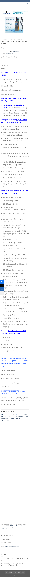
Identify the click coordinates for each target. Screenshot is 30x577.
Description (4, 65)
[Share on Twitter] (7, 57)
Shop (6, 39)
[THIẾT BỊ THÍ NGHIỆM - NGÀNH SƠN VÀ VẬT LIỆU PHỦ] (15, 4)
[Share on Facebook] (5, 57)
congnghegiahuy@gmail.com (12, 546)
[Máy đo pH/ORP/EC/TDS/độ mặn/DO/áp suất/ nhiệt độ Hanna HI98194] (7, 468)
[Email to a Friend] (10, 57)
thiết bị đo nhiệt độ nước (17, 39)
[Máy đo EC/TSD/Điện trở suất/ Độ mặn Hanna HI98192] (22, 468)
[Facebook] (2, 282)
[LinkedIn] (2, 289)
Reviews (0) (4, 68)
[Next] (29, 473)
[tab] (15, 65)
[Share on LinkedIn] (15, 57)
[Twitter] (2, 285)
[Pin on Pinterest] (13, 57)
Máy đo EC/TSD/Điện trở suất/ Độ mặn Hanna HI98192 (22, 526)
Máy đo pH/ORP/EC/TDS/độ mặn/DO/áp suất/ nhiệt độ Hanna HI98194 (7, 527)
